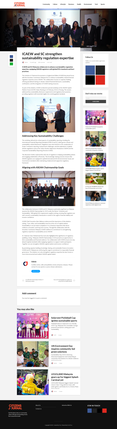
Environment (88, 4)
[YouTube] (100, 80)
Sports (103, 4)
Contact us (39, 409)
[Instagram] (90, 80)
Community (46, 4)
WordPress (69, 425)
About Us (38, 405)
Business (71, 4)
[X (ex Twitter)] (100, 70)
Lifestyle (63, 4)
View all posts (36, 271)
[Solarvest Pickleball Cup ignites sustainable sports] (33, 326)
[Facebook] (90, 70)
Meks (60, 425)
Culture (55, 4)
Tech (96, 4)
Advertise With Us (67, 405)
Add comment (41, 62)
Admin (26, 62)
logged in (32, 298)
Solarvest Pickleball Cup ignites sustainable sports (64, 319)
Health (79, 4)
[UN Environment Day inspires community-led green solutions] (33, 354)
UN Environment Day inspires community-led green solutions (63, 349)
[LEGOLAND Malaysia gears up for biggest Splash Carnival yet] (33, 382)
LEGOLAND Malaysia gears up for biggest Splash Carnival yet (64, 377)
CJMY (55, 335)
